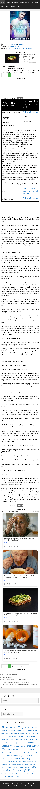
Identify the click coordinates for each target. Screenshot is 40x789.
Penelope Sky (26, 764)
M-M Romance (12, 44)
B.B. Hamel (28, 728)
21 (21, 75)
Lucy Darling (23, 756)
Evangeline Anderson (13, 733)
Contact (12, 6)
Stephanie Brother (16, 774)
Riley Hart (22, 767)
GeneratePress (30, 786)
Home (2, 2)
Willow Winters (13, 776)
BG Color (13, 98)
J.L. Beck (12, 740)
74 (27, 75)
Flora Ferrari (14, 736)
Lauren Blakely (17, 753)
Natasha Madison (14, 762)
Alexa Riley (12, 727)
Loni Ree (14, 756)
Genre (22, 2)
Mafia (2, 6)
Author (16, 2)
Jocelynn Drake (20, 746)
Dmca (18, 6)
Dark (32, 2)
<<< (4, 75)
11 (18, 75)
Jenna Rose (11, 743)
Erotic (7, 6)
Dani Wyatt (26, 730)
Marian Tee (21, 758)
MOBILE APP (9, 2)
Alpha (36, 2)
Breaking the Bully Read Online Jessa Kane (15, 682)
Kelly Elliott (19, 749)
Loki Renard (5, 756)
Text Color (5, 98)
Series (27, 2)
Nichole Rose (26, 761)
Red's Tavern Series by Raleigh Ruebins (20, 48)
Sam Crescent (18, 770)
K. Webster (11, 749)
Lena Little (29, 752)
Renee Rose (12, 767)
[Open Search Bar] (38, 6)
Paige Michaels (16, 764)
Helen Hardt (26, 736)
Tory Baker (29, 774)
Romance (21, 44)
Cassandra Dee (15, 730)
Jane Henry (20, 740)
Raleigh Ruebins (14, 46)
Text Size (20, 98)
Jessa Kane (21, 743)
